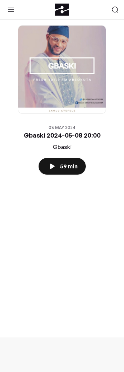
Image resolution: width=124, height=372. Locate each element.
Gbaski (62, 146)
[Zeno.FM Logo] (62, 9)
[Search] (115, 9)
